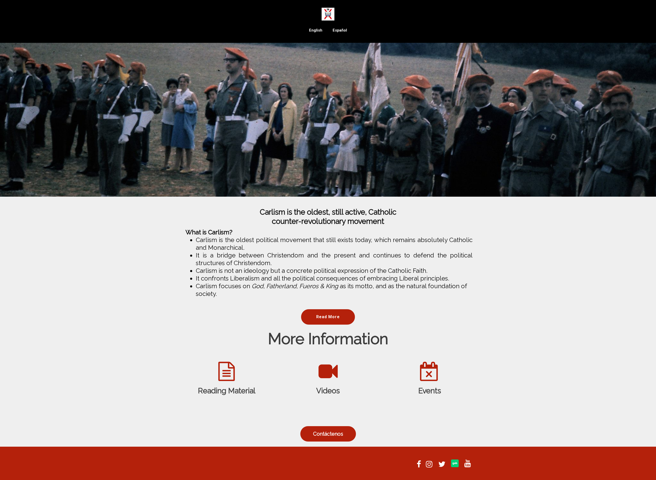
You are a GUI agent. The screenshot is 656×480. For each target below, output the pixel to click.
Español (340, 30)
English (315, 30)
